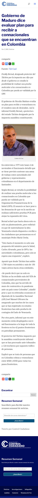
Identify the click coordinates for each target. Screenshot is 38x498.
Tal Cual (13, 68)
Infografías (28, 489)
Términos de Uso (26, 493)
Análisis (7, 493)
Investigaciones (17, 489)
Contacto (15, 493)
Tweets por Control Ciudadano (16, 429)
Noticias (11, 49)
